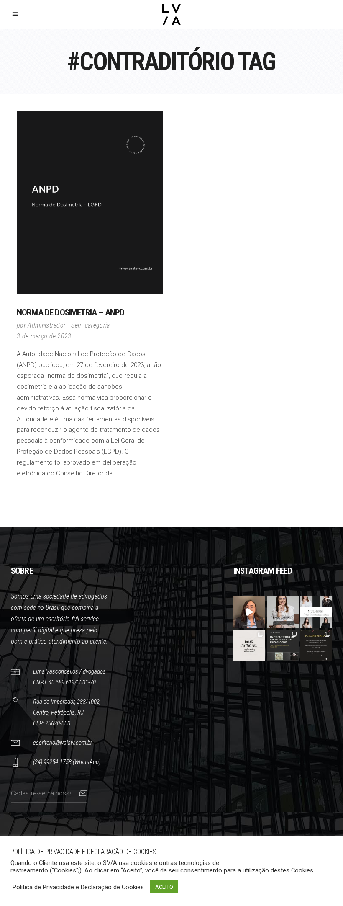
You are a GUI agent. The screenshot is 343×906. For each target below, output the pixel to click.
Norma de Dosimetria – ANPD (70, 312)
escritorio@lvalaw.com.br (62, 742)
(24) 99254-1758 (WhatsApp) (66, 762)
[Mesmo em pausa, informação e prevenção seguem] (316, 645)
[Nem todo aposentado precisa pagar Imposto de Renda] (283, 612)
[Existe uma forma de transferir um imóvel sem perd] (249, 645)
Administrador (47, 325)
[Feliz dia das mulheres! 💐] (316, 612)
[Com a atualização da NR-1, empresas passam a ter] (283, 645)
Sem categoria (90, 325)
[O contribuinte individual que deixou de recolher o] (249, 612)
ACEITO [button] (164, 887)
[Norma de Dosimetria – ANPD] (90, 202)
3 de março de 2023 (44, 336)
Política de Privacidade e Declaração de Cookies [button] (78, 887)
